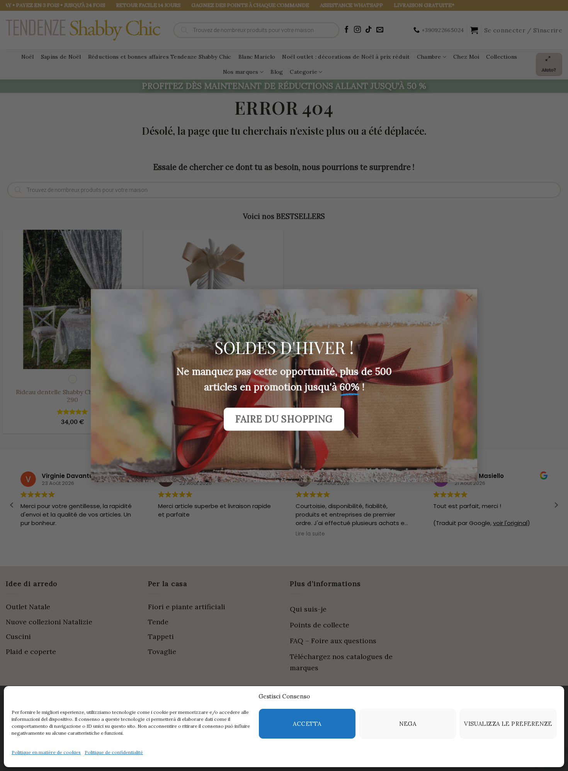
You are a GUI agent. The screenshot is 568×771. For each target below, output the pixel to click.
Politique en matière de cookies (46, 752)
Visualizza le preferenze (508, 723)
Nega (408, 723)
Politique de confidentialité (114, 752)
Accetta (307, 723)
